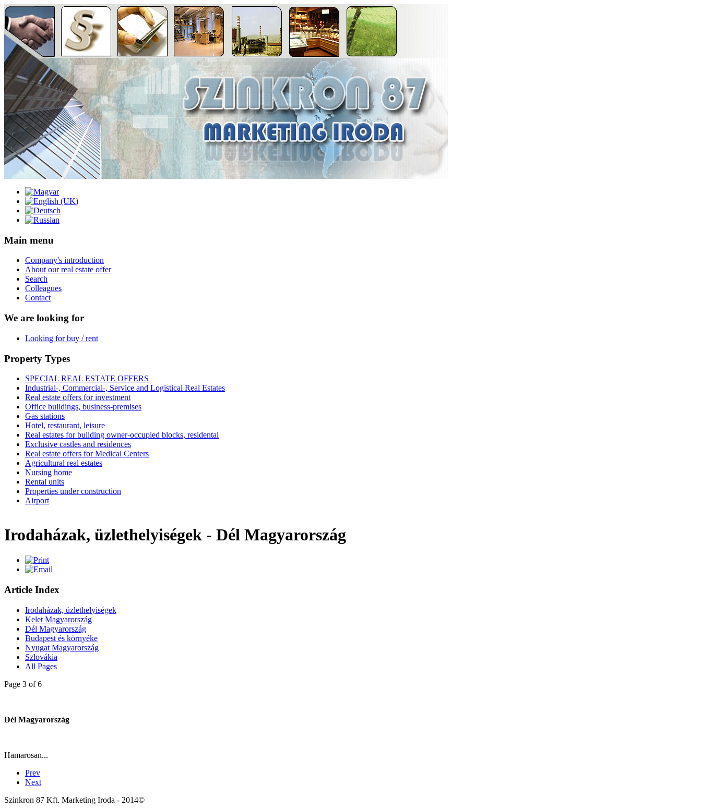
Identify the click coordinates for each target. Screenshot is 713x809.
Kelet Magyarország (58, 619)
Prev (32, 772)
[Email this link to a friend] (39, 569)
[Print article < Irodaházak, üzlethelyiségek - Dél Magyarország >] (37, 560)
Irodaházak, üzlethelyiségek (70, 610)
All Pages (41, 666)
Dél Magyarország (55, 628)
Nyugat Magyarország (62, 647)
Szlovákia (41, 657)
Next (33, 782)
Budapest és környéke (61, 638)
